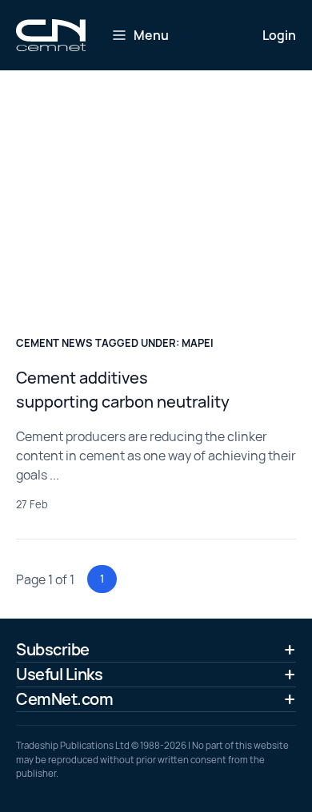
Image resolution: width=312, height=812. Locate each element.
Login (279, 35)
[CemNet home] (51, 35)
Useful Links (59, 674)
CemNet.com (64, 699)
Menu (151, 35)
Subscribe (53, 649)
